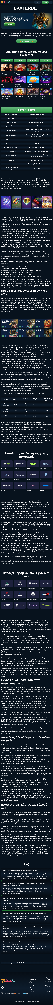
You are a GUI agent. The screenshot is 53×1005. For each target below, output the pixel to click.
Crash (31, 60)
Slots (44, 60)
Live (19, 60)
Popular (6, 60)
